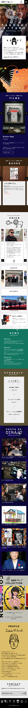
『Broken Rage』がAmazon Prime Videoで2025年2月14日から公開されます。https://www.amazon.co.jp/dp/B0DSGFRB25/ (14, 342)
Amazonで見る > (7, 193)
